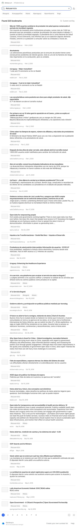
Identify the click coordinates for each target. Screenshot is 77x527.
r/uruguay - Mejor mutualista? (11, 67)
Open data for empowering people (13, 213)
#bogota (6, 13)
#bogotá (26, 295)
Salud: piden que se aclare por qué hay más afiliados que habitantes (26, 454)
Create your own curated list (57, 523)
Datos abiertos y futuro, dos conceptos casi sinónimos (20, 387)
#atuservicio (15, 42)
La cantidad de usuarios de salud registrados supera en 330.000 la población (29, 470)
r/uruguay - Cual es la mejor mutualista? (15, 81)
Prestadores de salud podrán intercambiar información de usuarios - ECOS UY (29, 246)
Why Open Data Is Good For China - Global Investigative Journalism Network (29, 336)
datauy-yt (8, 3)
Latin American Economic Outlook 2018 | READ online (20, 487)
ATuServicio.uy (19, 3)
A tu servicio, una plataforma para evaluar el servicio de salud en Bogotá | (28, 274)
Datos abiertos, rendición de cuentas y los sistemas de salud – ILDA (25, 430)
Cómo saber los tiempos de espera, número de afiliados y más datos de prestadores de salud (35, 130)
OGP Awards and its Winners (11, 442)
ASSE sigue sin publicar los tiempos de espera (17, 373)
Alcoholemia (4, 49)
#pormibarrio (49, 13)
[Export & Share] (73, 8)
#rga (59, 13)
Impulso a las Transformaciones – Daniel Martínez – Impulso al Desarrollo (27, 233)
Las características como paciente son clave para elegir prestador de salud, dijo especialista (35, 95)
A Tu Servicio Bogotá (8, 290)
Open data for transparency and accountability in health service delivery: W (28, 403)
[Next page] (73, 515)
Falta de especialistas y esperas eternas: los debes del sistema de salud (27, 359)
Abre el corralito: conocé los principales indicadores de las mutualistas (26, 162)
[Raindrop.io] (3, 523)
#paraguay (37, 13)
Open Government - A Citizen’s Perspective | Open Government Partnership (28, 501)
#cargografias (17, 13)
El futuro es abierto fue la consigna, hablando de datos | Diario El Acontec (28, 314)
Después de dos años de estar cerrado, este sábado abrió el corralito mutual (29, 148)
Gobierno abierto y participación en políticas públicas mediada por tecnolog (28, 302)
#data (28, 13)
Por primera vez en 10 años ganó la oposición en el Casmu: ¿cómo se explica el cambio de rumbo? (37, 112)
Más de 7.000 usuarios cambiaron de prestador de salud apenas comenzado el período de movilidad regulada (38, 25)
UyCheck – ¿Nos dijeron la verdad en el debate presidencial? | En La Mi (27, 179)
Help (72, 523)
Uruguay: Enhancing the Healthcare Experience (17, 262)
